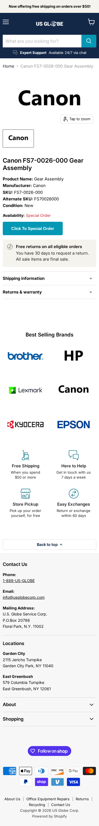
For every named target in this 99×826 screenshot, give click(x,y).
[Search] (88, 41)
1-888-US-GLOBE (19, 580)
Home (8, 66)
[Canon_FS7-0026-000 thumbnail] (18, 138)
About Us (12, 799)
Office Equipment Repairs (48, 799)
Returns (82, 799)
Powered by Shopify (49, 816)
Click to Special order (32, 228)
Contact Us (60, 804)
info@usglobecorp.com (24, 597)
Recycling (37, 804)
